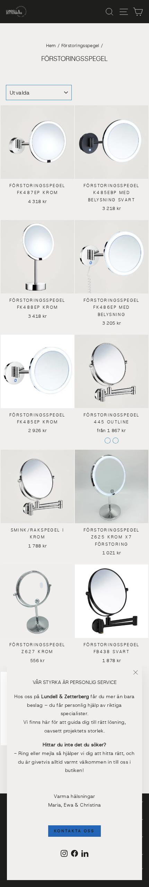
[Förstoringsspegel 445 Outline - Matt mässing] (115, 440)
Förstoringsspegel (80, 46)
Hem (51, 46)
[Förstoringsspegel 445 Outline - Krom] (107, 440)
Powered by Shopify (74, 880)
